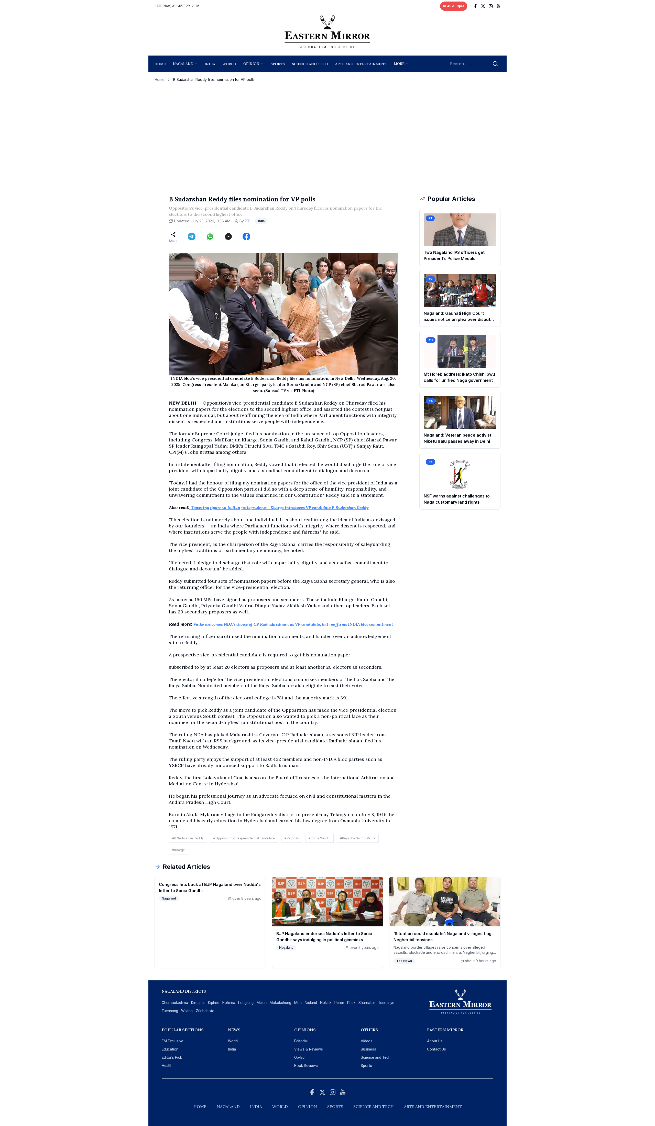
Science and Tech (375, 1057)
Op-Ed (299, 1057)
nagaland (183, 63)
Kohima (228, 1002)
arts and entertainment (361, 64)
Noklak (325, 1002)
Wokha (187, 1011)
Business (368, 1049)
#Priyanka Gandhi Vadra (357, 838)
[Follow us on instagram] (491, 6)
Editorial (301, 1041)
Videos (367, 1041)
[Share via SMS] (228, 236)
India (210, 64)
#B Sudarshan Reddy (188, 838)
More (399, 63)
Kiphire (213, 1002)
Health (167, 1065)
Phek (351, 1002)
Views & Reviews (308, 1049)
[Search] (495, 64)
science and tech (310, 64)
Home (160, 64)
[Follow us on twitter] (483, 6)
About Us (435, 1041)
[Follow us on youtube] (498, 6)
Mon (298, 1002)
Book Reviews (306, 1065)
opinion (251, 63)
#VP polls (292, 838)
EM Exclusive (172, 1041)
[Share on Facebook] (246, 236)
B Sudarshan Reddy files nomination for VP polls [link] (214, 79)
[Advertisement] (327, 138)
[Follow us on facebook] (475, 6)
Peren (339, 1002)
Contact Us (436, 1049)
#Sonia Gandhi (319, 838)
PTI (247, 221)
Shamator (366, 1002)
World (229, 64)
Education (170, 1049)
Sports (366, 1065)
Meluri (262, 1002)
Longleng (246, 1002)
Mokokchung (280, 1002)
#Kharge (178, 850)
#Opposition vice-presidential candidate (244, 838)
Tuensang (170, 1011)
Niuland (311, 1002)
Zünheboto (205, 1011)
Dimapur (198, 1002)
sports (278, 64)
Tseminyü (386, 1002)
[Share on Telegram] (191, 236)
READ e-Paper (453, 6)
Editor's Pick (172, 1057)
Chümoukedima (175, 1002)
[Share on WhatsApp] (210, 236)
